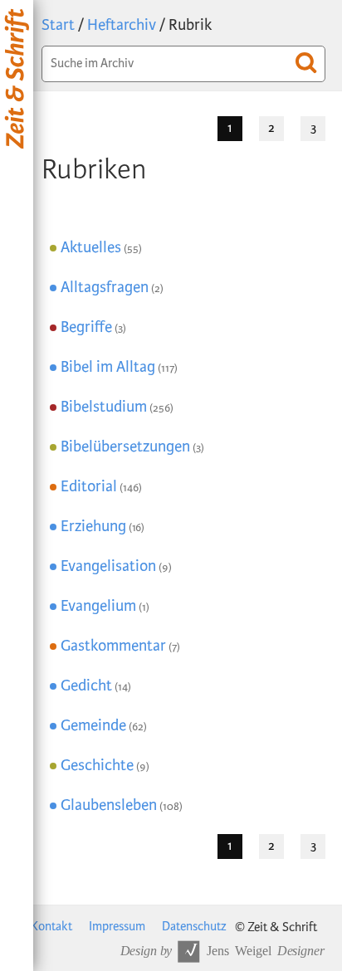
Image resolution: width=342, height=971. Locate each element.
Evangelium (98, 606)
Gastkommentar (113, 646)
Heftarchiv (121, 25)
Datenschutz (194, 926)
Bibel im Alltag (108, 367)
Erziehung (93, 526)
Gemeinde (93, 725)
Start (58, 25)
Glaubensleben (109, 805)
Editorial (89, 486)
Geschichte (97, 765)
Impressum (117, 926)
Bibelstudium (104, 407)
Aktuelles (91, 247)
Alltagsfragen (105, 287)
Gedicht (86, 686)
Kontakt (51, 926)
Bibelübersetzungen (125, 447)
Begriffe (86, 327)
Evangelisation (108, 566)
